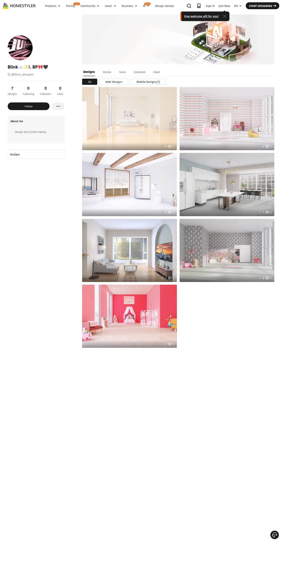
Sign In (210, 6)
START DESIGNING (260, 6)
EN (236, 6)
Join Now (224, 6)
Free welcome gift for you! (201, 16)
